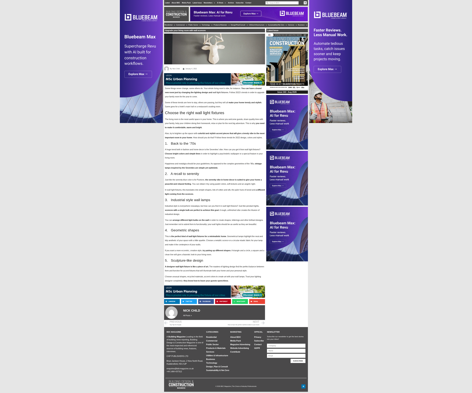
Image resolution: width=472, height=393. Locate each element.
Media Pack (186, 3)
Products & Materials (216, 348)
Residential (168, 25)
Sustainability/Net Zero (276, 25)
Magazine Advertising (240, 344)
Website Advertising (239, 348)
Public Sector (193, 25)
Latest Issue (197, 3)
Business (301, 25)
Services (291, 25)
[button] (172, 301)
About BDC (176, 3)
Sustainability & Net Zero (217, 370)
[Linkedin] (305, 2)
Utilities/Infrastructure (256, 25)
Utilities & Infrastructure (217, 355)
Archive (231, 3)
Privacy (257, 337)
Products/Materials (220, 25)
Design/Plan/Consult (238, 25)
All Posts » (187, 315)
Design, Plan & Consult (217, 367)
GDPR (257, 348)
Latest (167, 3)
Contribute (235, 352)
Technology (206, 25)
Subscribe (239, 3)
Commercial (180, 25)
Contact (248, 3)
